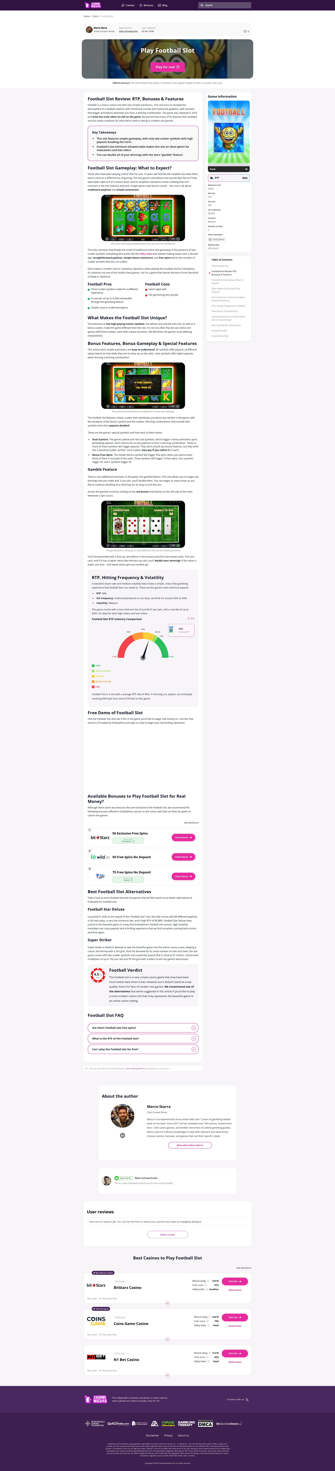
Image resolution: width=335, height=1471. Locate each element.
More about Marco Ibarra (190, 1145)
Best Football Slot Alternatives (226, 325)
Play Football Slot (220, 265)
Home (87, 16)
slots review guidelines (136, 1068)
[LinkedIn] (122, 1135)
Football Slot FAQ (220, 336)
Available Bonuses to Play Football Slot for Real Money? (228, 318)
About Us (183, 1435)
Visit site (233, 1281)
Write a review (167, 1234)
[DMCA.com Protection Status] (205, 1423)
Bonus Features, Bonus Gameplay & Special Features (228, 299)
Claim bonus (181, 837)
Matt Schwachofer (146, 1178)
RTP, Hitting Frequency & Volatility (228, 305)
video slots (145, 253)
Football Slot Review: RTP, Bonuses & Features (224, 273)
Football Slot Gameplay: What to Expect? (227, 282)
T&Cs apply (92, 1298)
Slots (95, 16)
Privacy (168, 1435)
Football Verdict (219, 330)
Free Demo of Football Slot (225, 311)
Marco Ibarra (100, 27)
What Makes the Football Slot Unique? (226, 290)
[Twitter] (247, 1399)
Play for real (165, 67)
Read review (235, 1290)
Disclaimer (152, 1435)
